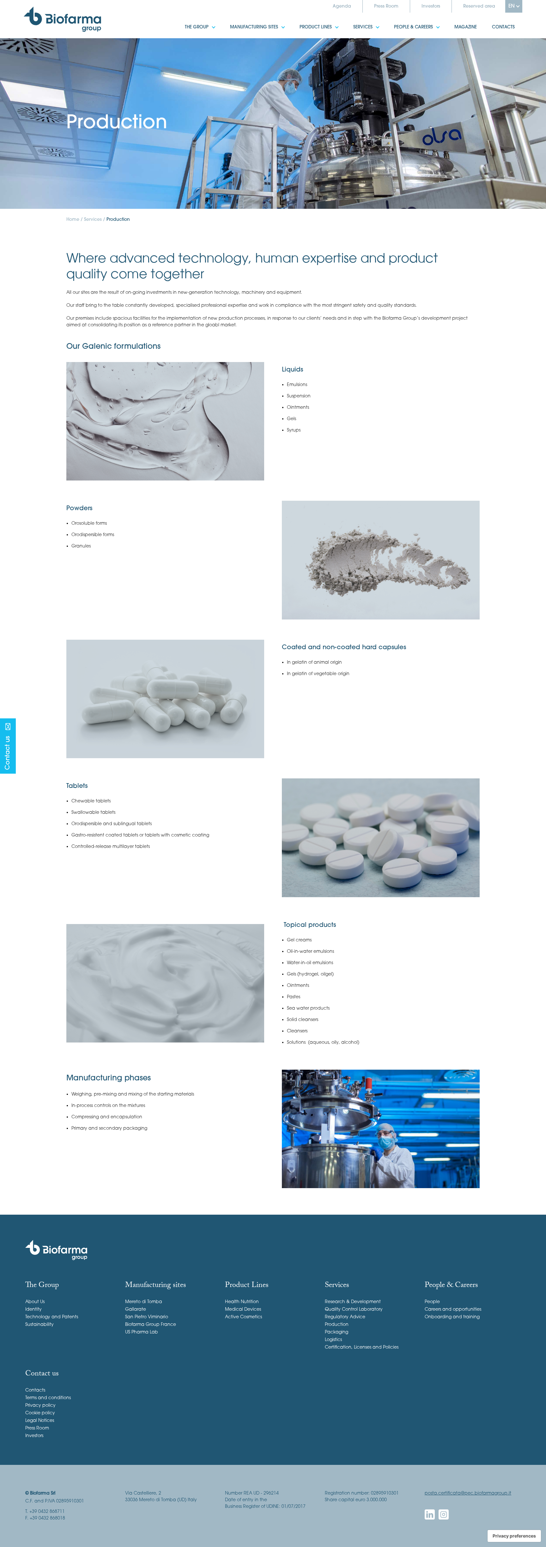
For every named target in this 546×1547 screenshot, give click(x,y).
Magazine (458, 23)
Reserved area (479, 6)
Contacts (495, 23)
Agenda (342, 6)
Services (355, 23)
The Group (189, 23)
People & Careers (405, 23)
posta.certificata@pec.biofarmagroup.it (468, 1493)
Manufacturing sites (246, 23)
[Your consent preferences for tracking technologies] (514, 1536)
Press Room (386, 6)
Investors (431, 6)
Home (72, 219)
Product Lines (308, 23)
